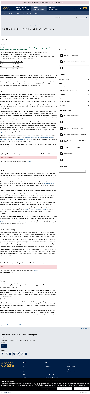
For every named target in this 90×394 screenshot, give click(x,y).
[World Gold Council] (6, 8)
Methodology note (65, 171)
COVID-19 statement (50, 369)
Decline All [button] (64, 389)
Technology (62, 94)
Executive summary (64, 79)
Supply (60, 98)
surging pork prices (49, 183)
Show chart (82, 17)
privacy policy (38, 383)
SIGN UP (4, 345)
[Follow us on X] (2, 354)
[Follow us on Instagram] (21, 354)
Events (29, 13)
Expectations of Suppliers (51, 377)
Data (4, 13)
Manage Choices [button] (48, 389)
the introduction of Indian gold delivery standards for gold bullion (16, 139)
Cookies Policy (49, 383)
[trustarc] (86, 392)
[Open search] (71, 8)
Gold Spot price (59, 17)
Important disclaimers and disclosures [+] (10, 325)
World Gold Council (22, 8)
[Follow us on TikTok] (18, 354)
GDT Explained (62, 105)
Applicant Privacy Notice (73, 369)
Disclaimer (28, 161)
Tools (17, 13)
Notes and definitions (64, 101)
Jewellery (61, 83)
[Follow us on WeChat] (14, 354)
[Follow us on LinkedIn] (10, 354)
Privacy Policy (8, 392)
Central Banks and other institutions (68, 90)
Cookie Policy (3, 392)
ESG (23, 13)
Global (77, 8)
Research (11, 13)
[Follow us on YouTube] (25, 354)
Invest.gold (53, 8)
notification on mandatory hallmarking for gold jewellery (39, 137)
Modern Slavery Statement (51, 375)
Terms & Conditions (72, 372)
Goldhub (38, 8)
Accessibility (48, 366)
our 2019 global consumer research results (35, 209)
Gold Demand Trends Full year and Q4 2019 (23, 25)
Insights (36, 13)
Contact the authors (78, 171)
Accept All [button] (81, 389)
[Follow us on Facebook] (6, 354)
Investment (62, 87)
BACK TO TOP (84, 328)
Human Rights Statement (51, 372)
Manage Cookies (71, 366)
